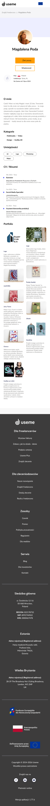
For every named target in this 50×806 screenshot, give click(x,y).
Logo (17, 154)
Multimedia (11, 136)
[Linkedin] (25, 780)
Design (9, 140)
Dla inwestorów (25, 567)
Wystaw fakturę (25, 438)
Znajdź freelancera (8, 12)
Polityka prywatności (25, 530)
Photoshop (29, 154)
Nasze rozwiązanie (25, 481)
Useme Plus (25, 456)
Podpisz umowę (25, 450)
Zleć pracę (26, 60)
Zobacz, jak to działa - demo (25, 444)
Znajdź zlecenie (25, 461)
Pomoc (25, 524)
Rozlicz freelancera (25, 499)
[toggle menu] (46, 3)
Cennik (25, 518)
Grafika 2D (18, 140)
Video (20, 136)
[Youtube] (34, 780)
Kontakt (25, 573)
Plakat (9, 158)
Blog (25, 561)
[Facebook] (16, 780)
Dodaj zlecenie (25, 493)
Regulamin (25, 536)
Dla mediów (25, 542)
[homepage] (7, 4)
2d (7, 154)
